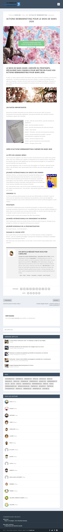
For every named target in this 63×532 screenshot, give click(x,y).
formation (33, 381)
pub (51, 383)
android (27, 379)
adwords (19, 379)
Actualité (32, 15)
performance (37, 383)
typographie (9, 388)
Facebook (34, 275)
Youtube (45, 388)
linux (18, 383)
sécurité (42, 386)
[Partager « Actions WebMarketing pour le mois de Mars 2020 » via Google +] (27, 288)
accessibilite (9, 379)
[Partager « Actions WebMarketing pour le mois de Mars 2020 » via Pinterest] (33, 288)
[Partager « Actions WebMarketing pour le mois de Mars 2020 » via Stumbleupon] (42, 288)
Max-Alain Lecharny (8, 524)
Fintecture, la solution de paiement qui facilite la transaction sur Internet (28, 353)
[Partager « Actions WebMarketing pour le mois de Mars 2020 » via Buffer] (39, 288)
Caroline (17, 15)
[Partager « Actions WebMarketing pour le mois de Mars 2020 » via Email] (45, 288)
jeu (13, 383)
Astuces (42, 379)
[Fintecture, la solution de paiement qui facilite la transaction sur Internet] (7, 354)
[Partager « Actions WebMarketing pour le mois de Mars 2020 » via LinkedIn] (36, 288)
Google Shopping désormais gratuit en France (21, 365)
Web (24, 275)
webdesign (27, 388)
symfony (34, 386)
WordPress (37, 388)
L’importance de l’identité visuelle (13, 526)
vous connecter (15, 318)
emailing (8, 381)
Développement (20, 348)
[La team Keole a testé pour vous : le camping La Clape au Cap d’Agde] (7, 341)
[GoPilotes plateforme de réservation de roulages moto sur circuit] (7, 348)
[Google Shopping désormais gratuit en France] (7, 366)
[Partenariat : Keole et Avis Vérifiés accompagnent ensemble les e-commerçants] (7, 360)
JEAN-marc (6, 519)
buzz (49, 379)
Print (45, 383)
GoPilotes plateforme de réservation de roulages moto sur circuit (26, 346)
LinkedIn (40, 275)
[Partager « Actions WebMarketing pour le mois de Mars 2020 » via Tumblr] (30, 288)
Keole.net (31, 530)
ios (7, 383)
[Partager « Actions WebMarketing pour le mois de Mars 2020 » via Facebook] (21, 288)
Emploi (16, 381)
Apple (35, 379)
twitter (50, 386)
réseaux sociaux (23, 386)
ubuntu (19, 388)
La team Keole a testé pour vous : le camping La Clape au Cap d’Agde (27, 340)
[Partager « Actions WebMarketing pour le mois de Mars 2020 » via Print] (48, 288)
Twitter (28, 275)
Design (15, 348)
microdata (27, 383)
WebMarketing (42, 15)
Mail (21, 275)
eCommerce (23, 354)
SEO (20, 360)
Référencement (10, 386)
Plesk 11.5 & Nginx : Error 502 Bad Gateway (15, 520)
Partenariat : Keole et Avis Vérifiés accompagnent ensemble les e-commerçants (30, 359)
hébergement (52, 381)
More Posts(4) (46, 275)
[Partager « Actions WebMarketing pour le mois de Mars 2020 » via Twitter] (24, 288)
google (42, 381)
